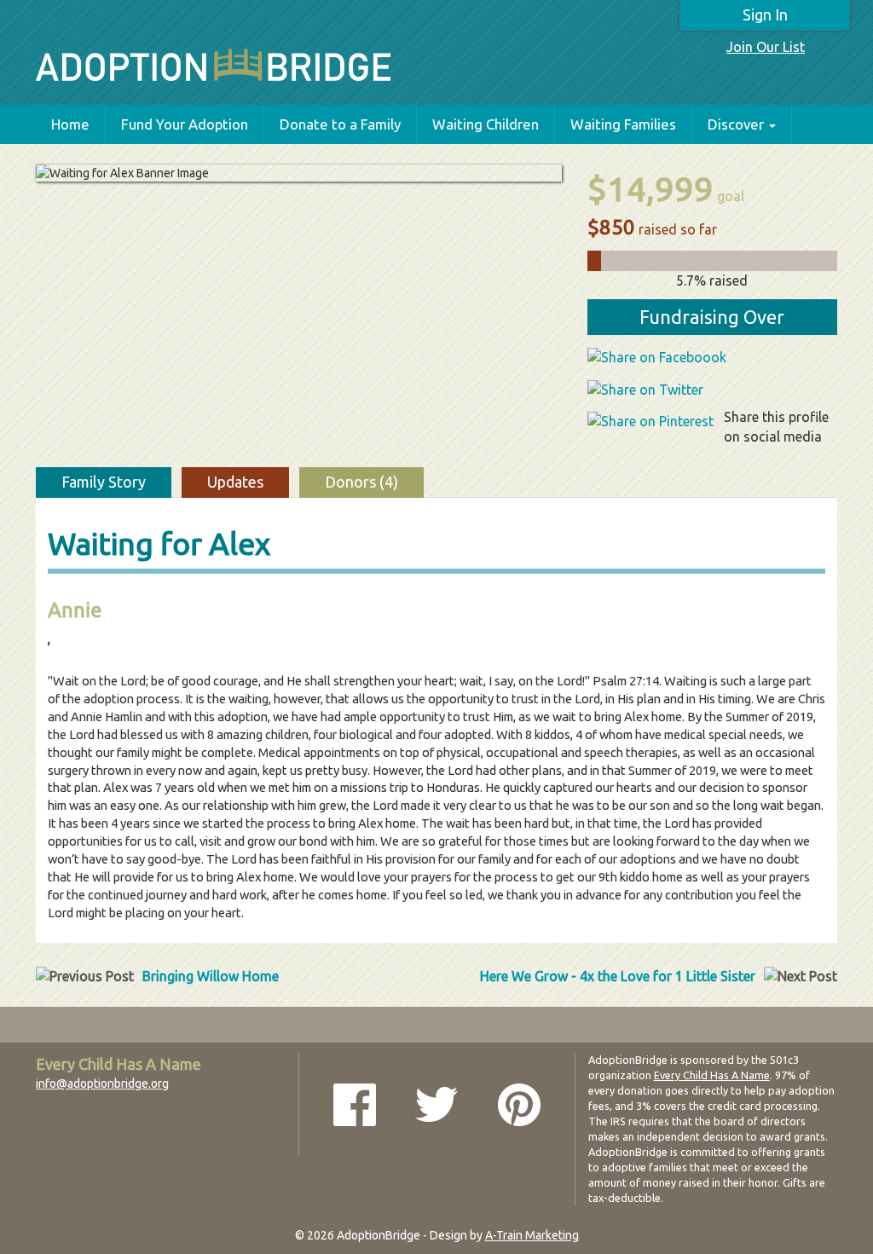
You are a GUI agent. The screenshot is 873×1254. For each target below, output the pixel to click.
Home (70, 124)
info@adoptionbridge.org (102, 1083)
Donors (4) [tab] (361, 481)
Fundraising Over (711, 316)
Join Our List (765, 47)
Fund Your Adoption (184, 124)
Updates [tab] (235, 481)
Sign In (765, 14)
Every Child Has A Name (712, 1075)
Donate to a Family (340, 124)
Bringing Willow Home (210, 976)
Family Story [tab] (103, 481)
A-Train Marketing (532, 1235)
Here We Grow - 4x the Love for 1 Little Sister (617, 976)
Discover (736, 124)
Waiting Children (485, 124)
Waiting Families (623, 124)
